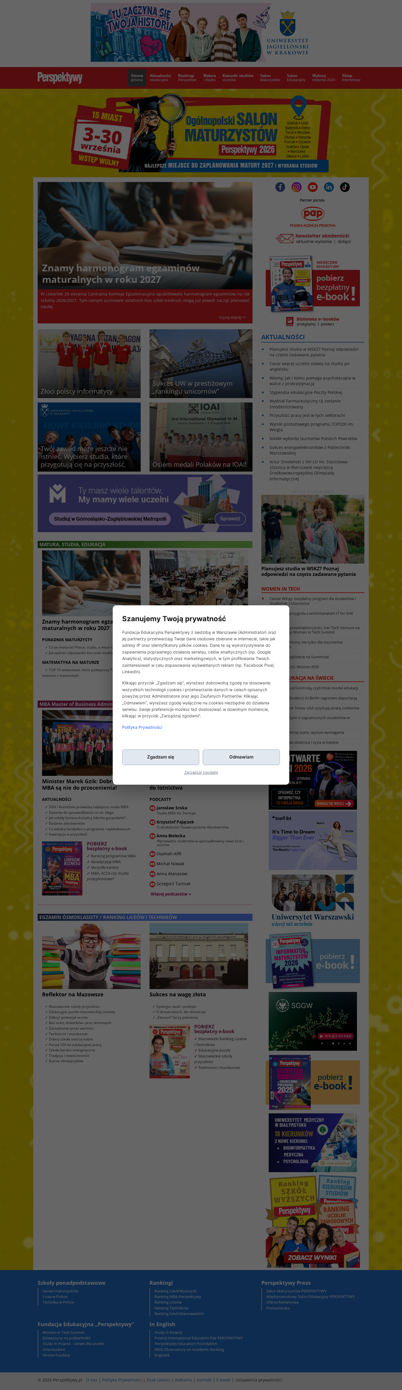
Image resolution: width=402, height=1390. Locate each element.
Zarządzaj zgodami (201, 772)
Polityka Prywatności (142, 727)
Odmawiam (241, 757)
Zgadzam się (160, 757)
